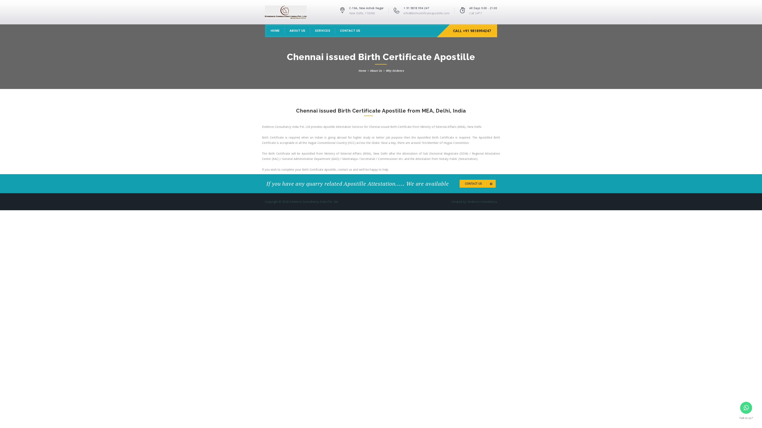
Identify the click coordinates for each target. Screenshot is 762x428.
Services (322, 30)
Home (275, 30)
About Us (297, 30)
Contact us (474, 183)
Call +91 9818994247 (472, 31)
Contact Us (350, 30)
